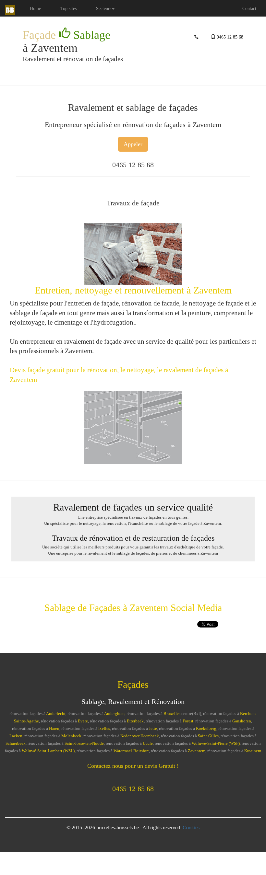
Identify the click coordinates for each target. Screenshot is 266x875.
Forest (188, 721)
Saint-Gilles (208, 736)
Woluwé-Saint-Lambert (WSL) (48, 751)
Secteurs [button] (103, 8)
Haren (54, 728)
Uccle (148, 743)
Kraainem (252, 751)
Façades (133, 684)
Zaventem (196, 751)
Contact (249, 8)
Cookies (191, 827)
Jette (153, 728)
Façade (66, 35)
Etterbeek (135, 721)
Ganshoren (241, 721)
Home (40, 8)
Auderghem (114, 713)
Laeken (15, 736)
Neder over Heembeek (139, 736)
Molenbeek (71, 736)
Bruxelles (171, 713)
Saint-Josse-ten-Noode (84, 743)
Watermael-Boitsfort (131, 751)
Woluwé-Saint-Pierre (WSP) (216, 743)
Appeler (133, 144)
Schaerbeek (16, 743)
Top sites (68, 8)
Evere (83, 721)
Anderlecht (56, 713)
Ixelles (104, 728)
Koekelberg (206, 728)
